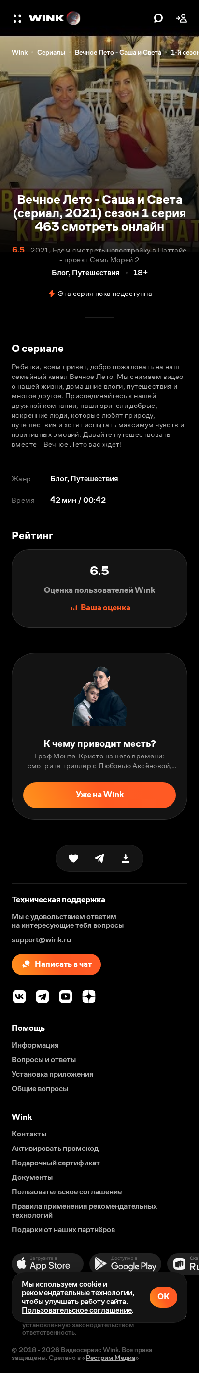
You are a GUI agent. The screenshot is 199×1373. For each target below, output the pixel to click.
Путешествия (94, 479)
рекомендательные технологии (77, 1293)
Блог (58, 479)
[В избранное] (73, 858)
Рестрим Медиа (110, 1357)
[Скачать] (125, 858)
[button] (18, 18)
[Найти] (158, 18)
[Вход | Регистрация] (181, 18)
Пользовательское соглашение (77, 1310)
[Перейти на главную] (89, 18)
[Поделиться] (99, 858)
